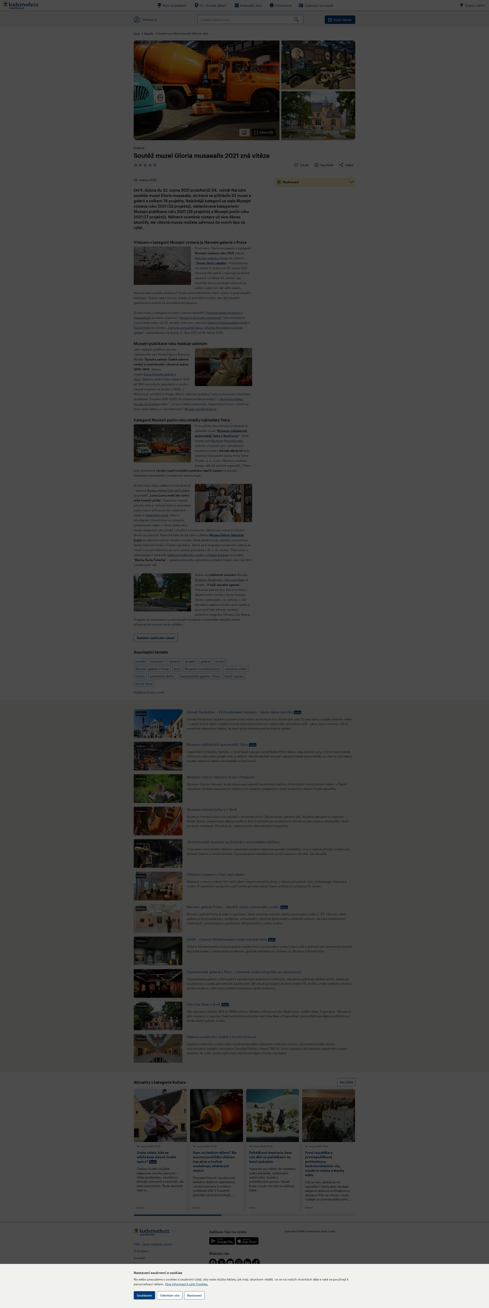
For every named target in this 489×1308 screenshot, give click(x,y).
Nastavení (194, 1295)
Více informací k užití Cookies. (186, 1284)
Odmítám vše (169, 1295)
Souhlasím (144, 1295)
